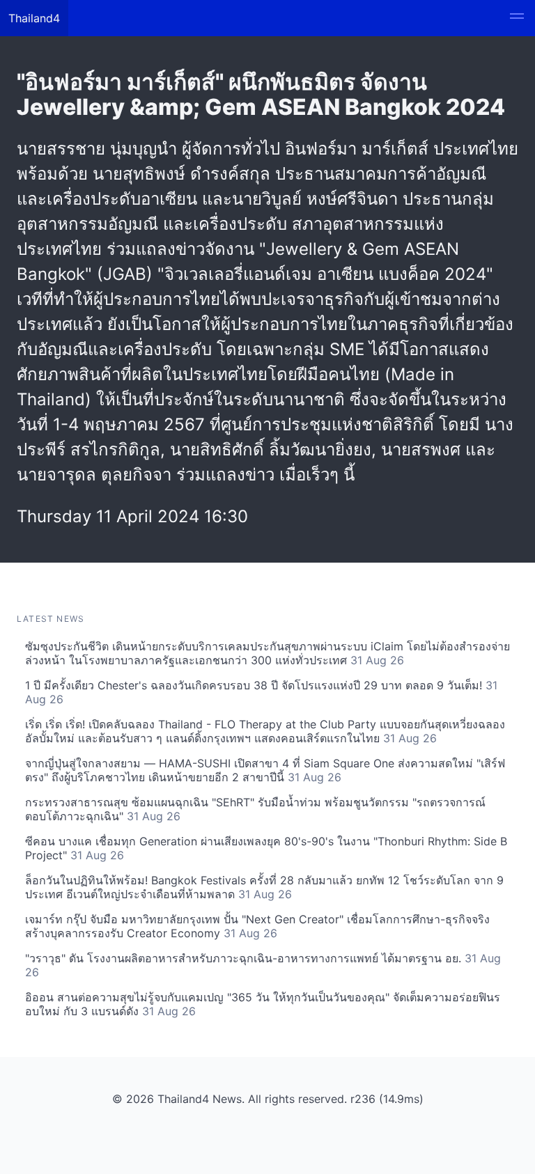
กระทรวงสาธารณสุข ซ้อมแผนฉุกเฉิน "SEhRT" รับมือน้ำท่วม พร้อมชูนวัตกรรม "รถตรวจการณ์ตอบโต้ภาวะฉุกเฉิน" (255, 809)
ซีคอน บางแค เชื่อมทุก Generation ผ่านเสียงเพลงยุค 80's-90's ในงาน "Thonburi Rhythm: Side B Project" (266, 848)
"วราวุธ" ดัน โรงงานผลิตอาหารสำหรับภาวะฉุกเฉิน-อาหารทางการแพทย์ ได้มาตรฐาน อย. (263, 965)
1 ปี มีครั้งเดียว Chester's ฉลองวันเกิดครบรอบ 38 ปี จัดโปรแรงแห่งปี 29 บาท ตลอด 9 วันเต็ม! (261, 692)
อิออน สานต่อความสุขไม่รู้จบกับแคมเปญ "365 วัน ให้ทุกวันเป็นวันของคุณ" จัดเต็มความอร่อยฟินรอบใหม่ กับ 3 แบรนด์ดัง (262, 1004)
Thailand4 (34, 18)
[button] (517, 18)
